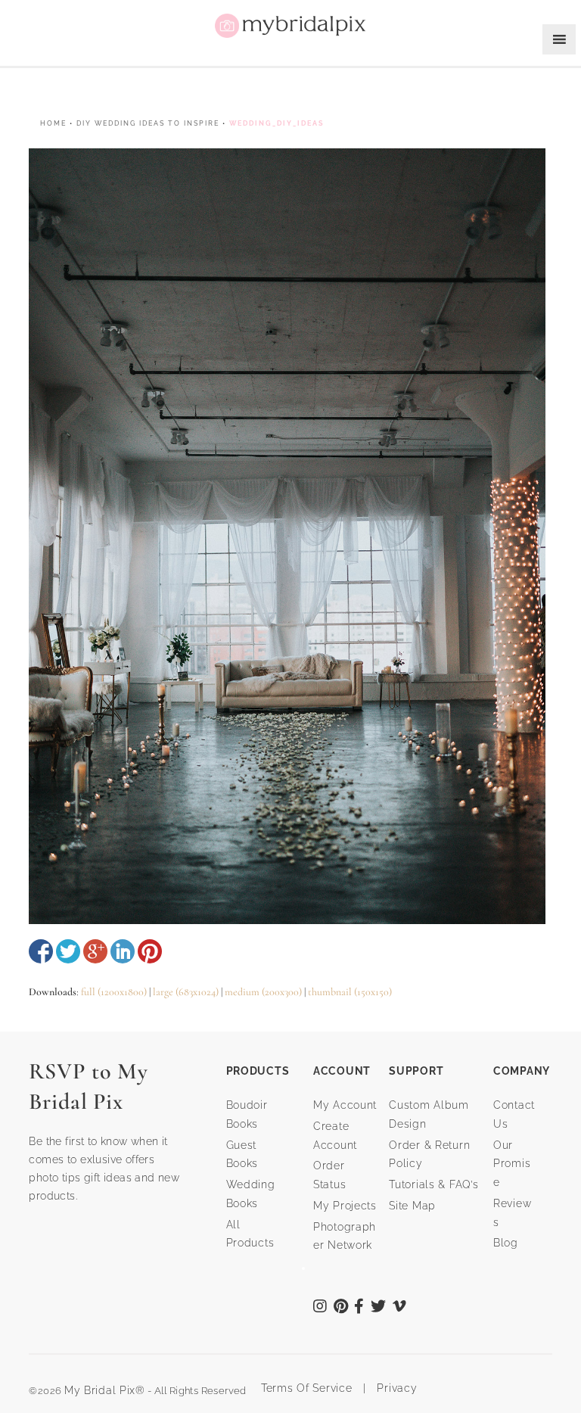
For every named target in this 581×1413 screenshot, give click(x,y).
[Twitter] (379, 1308)
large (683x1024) (186, 991)
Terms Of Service (301, 1388)
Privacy (396, 1388)
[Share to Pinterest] (150, 951)
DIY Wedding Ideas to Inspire (147, 123)
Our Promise (511, 1164)
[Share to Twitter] (68, 951)
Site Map (412, 1206)
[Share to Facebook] (41, 951)
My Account (345, 1105)
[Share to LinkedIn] (122, 951)
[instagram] (320, 1308)
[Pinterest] (341, 1308)
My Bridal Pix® (104, 1390)
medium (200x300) (263, 991)
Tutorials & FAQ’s (433, 1184)
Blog (505, 1243)
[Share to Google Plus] (95, 951)
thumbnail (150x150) (350, 991)
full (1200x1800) (114, 991)
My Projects (345, 1206)
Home (53, 123)
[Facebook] (359, 1308)
